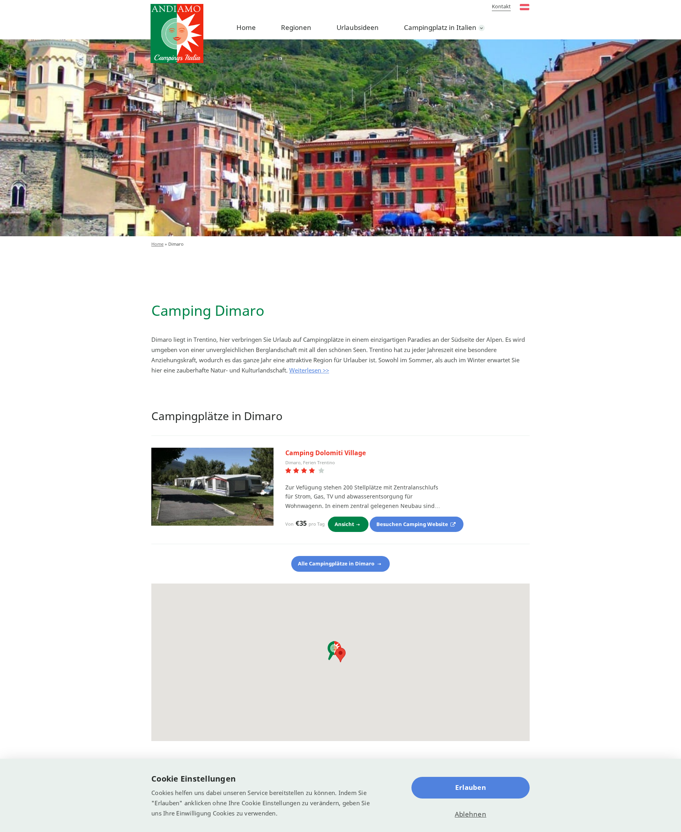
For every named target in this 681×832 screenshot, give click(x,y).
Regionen (296, 27)
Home (246, 27)
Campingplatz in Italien (440, 27)
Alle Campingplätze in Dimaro (337, 563)
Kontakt (501, 6)
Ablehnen (470, 814)
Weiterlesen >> (309, 370)
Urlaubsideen (358, 27)
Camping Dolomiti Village (325, 452)
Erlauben (470, 787)
